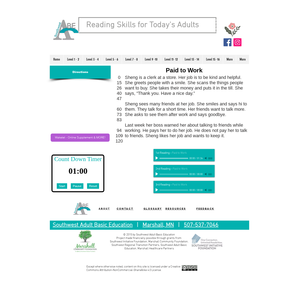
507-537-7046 (201, 225)
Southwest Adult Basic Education (93, 225)
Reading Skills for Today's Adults (142, 25)
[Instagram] (237, 42)
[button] (73, 59)
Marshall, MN (158, 225)
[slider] (210, 158)
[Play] (157, 158)
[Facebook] (227, 42)
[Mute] (206, 158)
